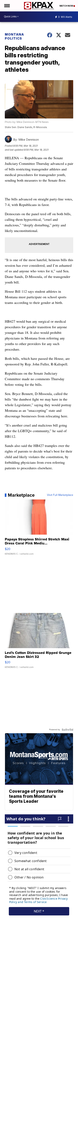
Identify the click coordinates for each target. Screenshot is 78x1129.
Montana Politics (14, 36)
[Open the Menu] (6, 5)
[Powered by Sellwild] (67, 729)
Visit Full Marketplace (60, 495)
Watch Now (66, 6)
